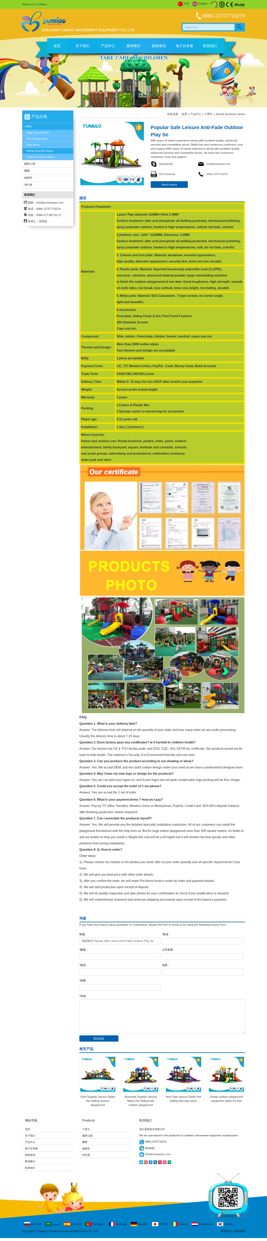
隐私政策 (226, 1231)
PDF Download (167, 174)
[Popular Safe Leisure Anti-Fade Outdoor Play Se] (112, 153)
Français (121, 1224)
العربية (56, 1224)
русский (36, 1224)
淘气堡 (28, 184)
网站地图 (239, 1231)
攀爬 (27, 170)
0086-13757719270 (217, 174)
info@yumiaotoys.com (50, 202)
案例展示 (133, 46)
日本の (163, 1224)
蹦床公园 (29, 163)
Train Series (33, 144)
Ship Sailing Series (37, 138)
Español (76, 1224)
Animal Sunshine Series (39, 150)
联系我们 (210, 46)
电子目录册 (184, 46)
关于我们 (82, 46)
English (202, 3)
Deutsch (143, 1224)
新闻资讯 (159, 46)
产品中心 (108, 46)
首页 (57, 46)
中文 (186, 3)
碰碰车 (28, 177)
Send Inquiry (169, 184)
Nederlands (206, 1224)
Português (98, 1224)
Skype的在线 (166, 164)
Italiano (183, 1224)
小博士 (28, 126)
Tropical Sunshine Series (40, 156)
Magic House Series (37, 132)
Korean (228, 1224)
